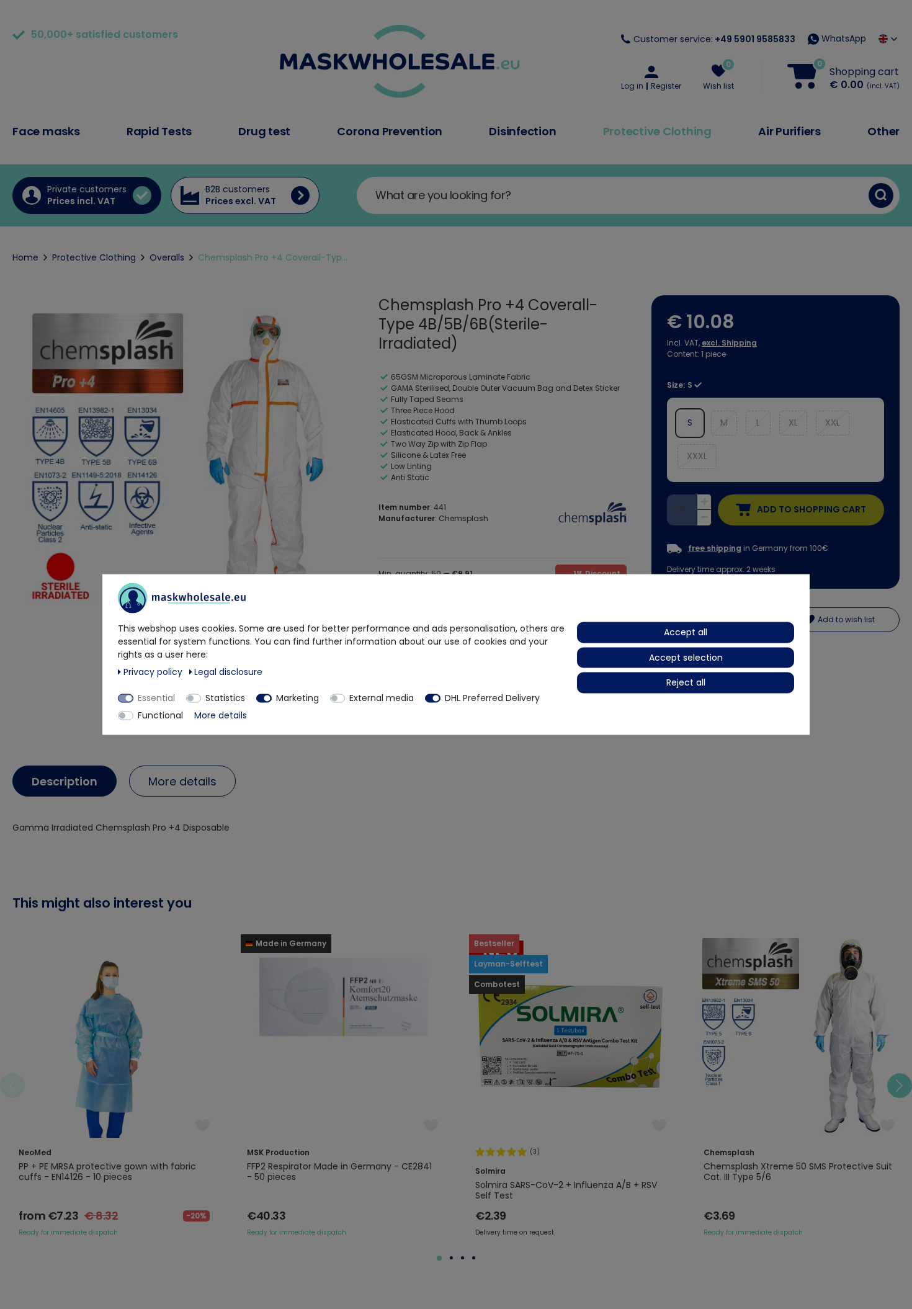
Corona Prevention (389, 131)
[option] (114, 1085)
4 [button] (473, 1257)
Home (25, 257)
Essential (156, 698)
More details (182, 781)
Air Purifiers (789, 131)
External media (381, 698)
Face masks (46, 131)
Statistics (225, 698)
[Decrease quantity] (704, 517)
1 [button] (439, 1258)
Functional (160, 715)
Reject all (685, 682)
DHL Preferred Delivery (492, 698)
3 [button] (462, 1257)
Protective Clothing (657, 131)
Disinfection (522, 131)
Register (666, 86)
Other (883, 131)
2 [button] (451, 1257)
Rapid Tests (159, 131)
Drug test (264, 131)
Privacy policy (154, 672)
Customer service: (714, 39)
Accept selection (686, 657)
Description (64, 781)
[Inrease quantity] (704, 502)
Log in (632, 86)
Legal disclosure (228, 672)
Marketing (297, 698)
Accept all (685, 632)
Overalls (167, 257)
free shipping (714, 548)
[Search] (881, 195)
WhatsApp (842, 38)
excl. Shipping (729, 342)
